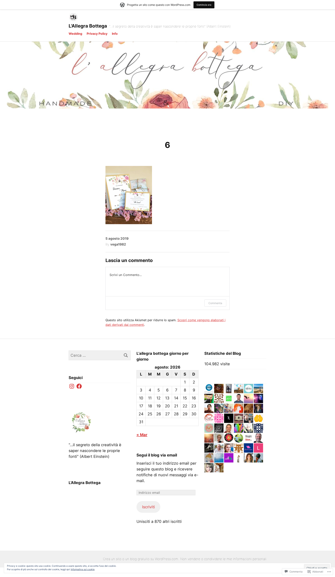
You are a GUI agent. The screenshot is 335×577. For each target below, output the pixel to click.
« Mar (141, 434)
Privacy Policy (97, 34)
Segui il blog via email (156, 455)
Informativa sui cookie (83, 569)
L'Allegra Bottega (88, 26)
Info (115, 34)
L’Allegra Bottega (85, 482)
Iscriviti (148, 507)
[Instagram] (72, 386)
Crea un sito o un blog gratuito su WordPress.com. (141, 559)
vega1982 (118, 244)
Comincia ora (204, 4)
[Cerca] (126, 355)
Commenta (215, 303)
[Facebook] (79, 386)
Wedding (75, 34)
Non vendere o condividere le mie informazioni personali (223, 559)
